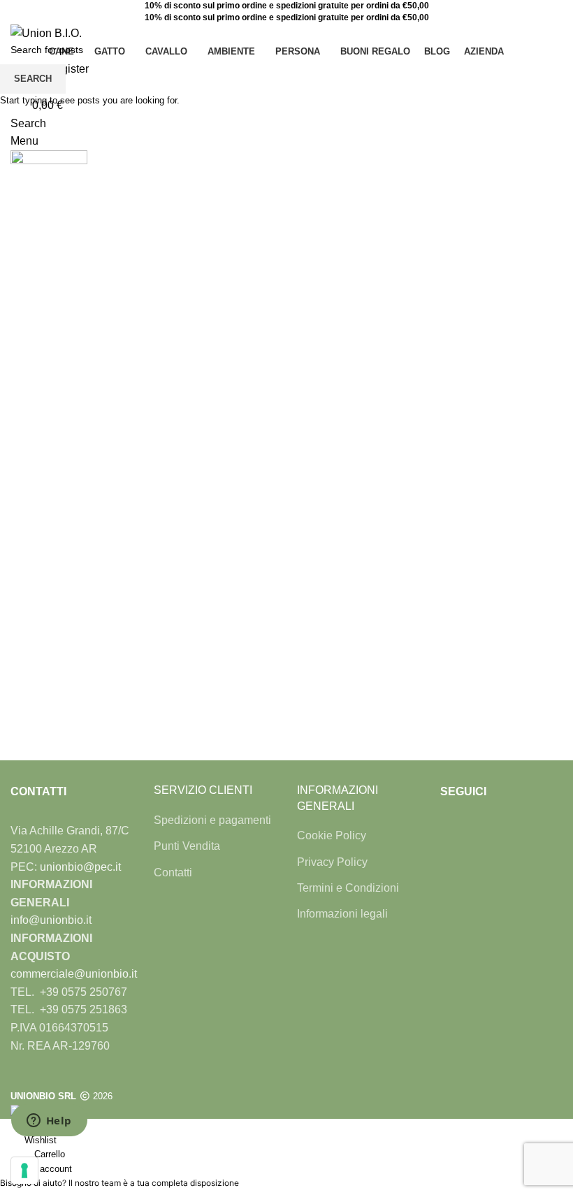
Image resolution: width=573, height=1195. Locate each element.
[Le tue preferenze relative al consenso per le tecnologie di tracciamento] (24, 1170)
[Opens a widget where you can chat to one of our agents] (48, 1121)
